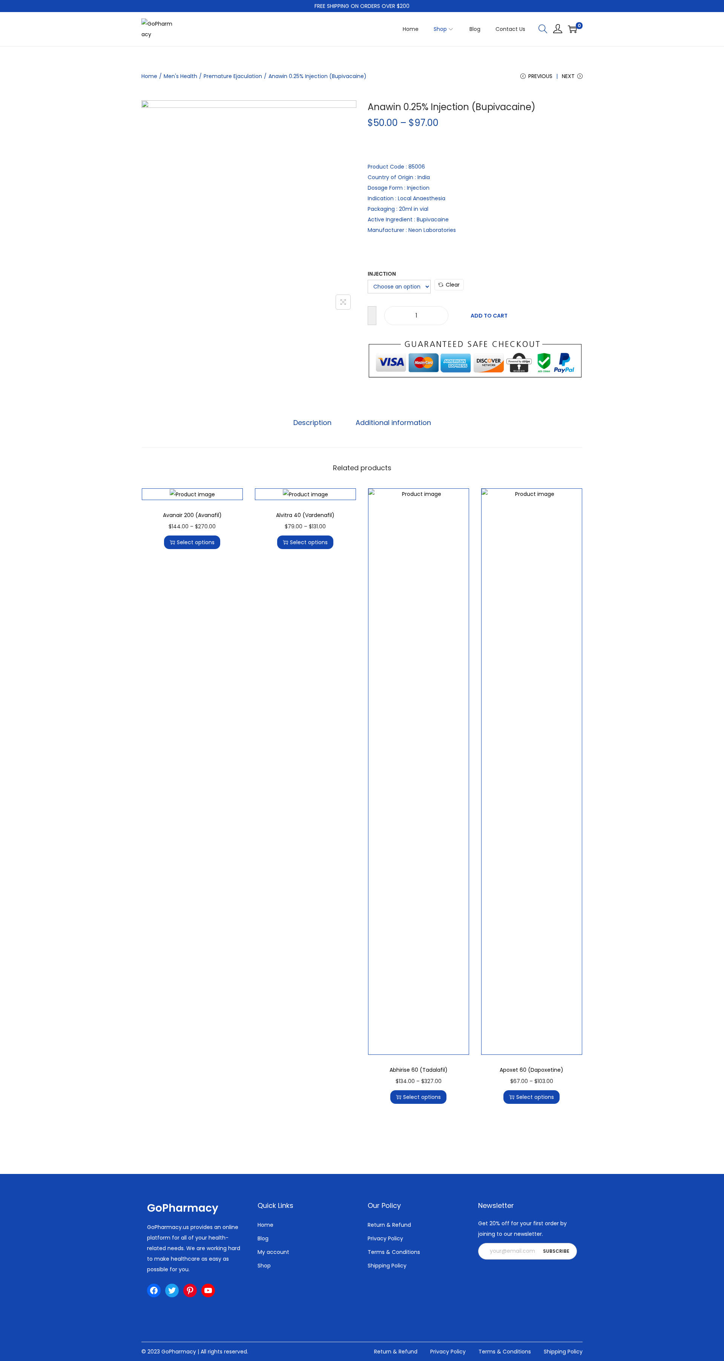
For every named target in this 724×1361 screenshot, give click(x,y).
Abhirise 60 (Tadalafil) (419, 1070)
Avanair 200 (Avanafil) (192, 515)
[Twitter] (172, 1290)
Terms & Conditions (394, 1252)
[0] (572, 29)
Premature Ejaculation (233, 76)
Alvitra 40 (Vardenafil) (305, 515)
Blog (263, 1238)
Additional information (393, 422)
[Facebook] (154, 1290)
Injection (382, 274)
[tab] (312, 422)
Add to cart (489, 315)
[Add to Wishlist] (372, 315)
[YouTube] (208, 1290)
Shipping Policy (387, 1265)
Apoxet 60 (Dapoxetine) (531, 1070)
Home (149, 76)
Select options (196, 542)
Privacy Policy (385, 1238)
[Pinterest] (190, 1290)
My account (273, 1252)
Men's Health (180, 76)
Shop (264, 1265)
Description (312, 422)
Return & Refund (389, 1225)
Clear (453, 284)
